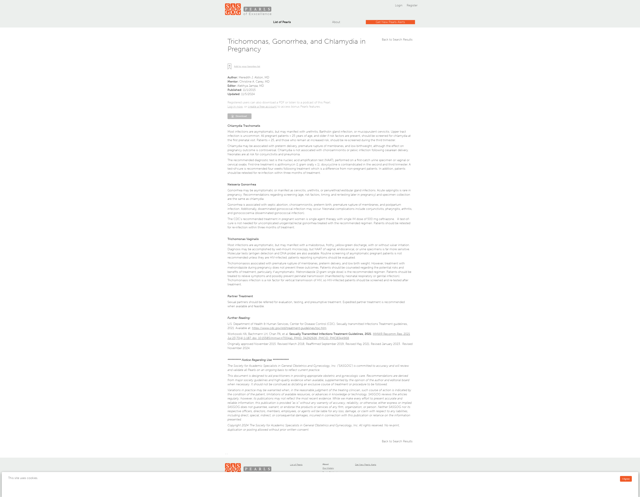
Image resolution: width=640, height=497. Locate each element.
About (336, 22)
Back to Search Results (397, 39)
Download (241, 116)
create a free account (262, 106)
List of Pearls (282, 22)
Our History (328, 468)
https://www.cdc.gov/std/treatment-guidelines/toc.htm (289, 328)
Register (412, 5)
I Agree (626, 478)
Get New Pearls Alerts (390, 22)
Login (398, 5)
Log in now (235, 106)
